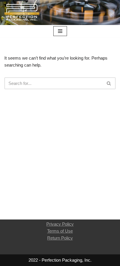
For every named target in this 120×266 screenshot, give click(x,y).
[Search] (109, 83)
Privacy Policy (60, 224)
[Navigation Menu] (60, 31)
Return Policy (60, 237)
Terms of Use (60, 230)
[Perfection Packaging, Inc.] (21, 12)
